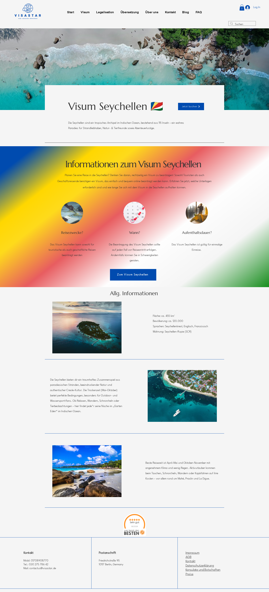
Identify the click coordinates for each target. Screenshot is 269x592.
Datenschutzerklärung (200, 565)
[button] (241, 7)
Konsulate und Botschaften (203, 570)
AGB (188, 557)
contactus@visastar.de (42, 568)
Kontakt (190, 561)
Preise (189, 574)
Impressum (192, 552)
